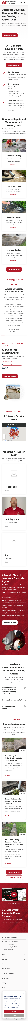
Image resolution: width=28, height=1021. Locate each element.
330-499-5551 (7, 362)
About (6, 526)
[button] (3, 336)
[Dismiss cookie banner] (23, 993)
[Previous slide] (2, 308)
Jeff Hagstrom (12, 519)
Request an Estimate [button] (10, 35)
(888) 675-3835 (8, 950)
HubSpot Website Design (11, 1019)
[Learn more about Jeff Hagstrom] (14, 506)
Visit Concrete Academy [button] (14, 877)
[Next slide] (26, 308)
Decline (14, 1015)
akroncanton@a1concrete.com (12, 365)
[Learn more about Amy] (14, 542)
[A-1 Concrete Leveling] (9, 2)
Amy (7, 555)
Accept (14, 1011)
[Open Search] (21, 2)
